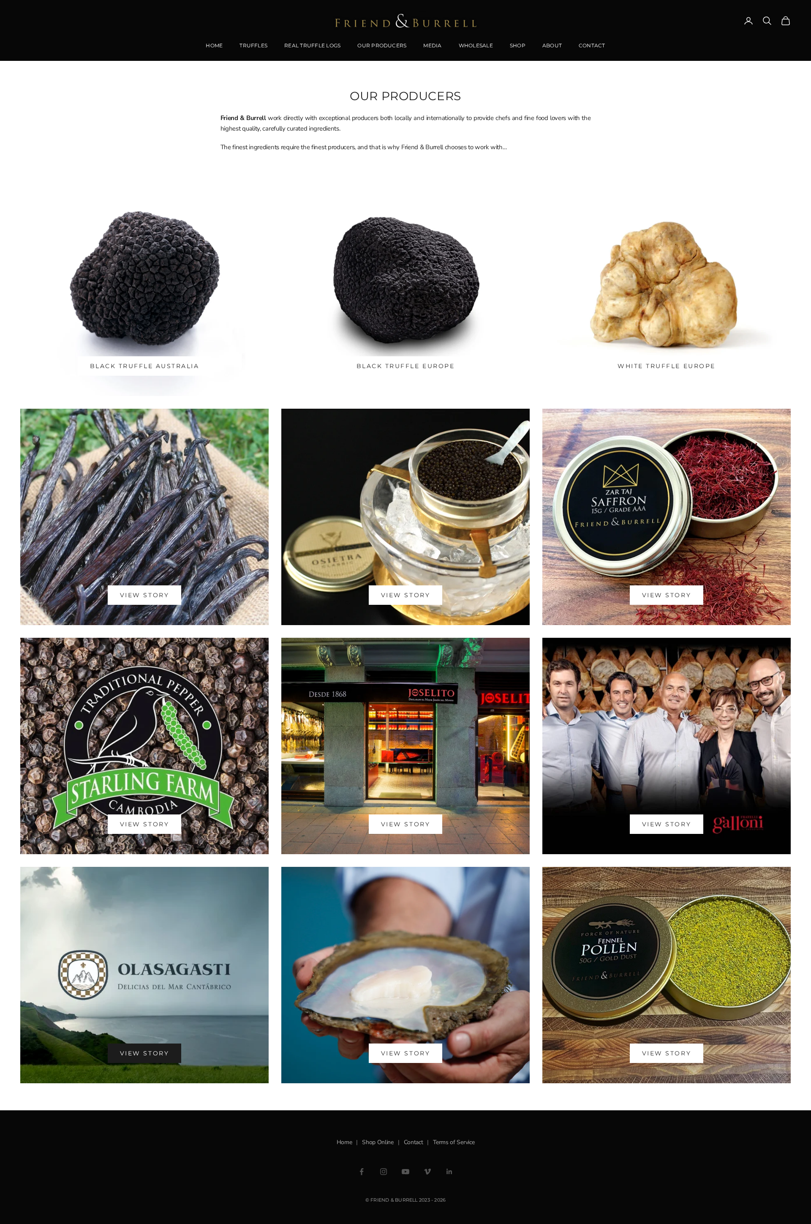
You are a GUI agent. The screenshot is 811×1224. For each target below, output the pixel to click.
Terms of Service (453, 1142)
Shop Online (378, 1142)
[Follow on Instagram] (383, 1171)
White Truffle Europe (666, 366)
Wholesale (476, 45)
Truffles (253, 45)
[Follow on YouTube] (405, 1171)
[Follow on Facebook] (361, 1171)
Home (214, 45)
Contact (592, 45)
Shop (517, 45)
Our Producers (381, 45)
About (552, 45)
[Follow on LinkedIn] (449, 1171)
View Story (144, 595)
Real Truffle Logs (312, 45)
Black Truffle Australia (144, 366)
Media (432, 45)
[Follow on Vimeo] (427, 1171)
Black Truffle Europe (405, 366)
